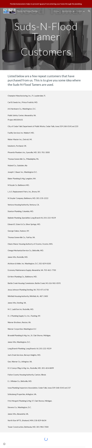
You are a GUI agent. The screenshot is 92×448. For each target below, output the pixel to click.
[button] (89, 11)
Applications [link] (67, 11)
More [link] (80, 11)
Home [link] (56, 11)
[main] (46, 39)
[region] (46, 4)
